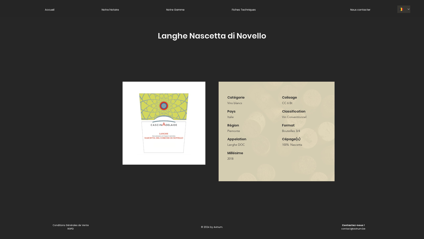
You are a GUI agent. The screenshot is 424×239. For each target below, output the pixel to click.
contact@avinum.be (353, 228)
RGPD (71, 228)
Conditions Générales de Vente (71, 225)
